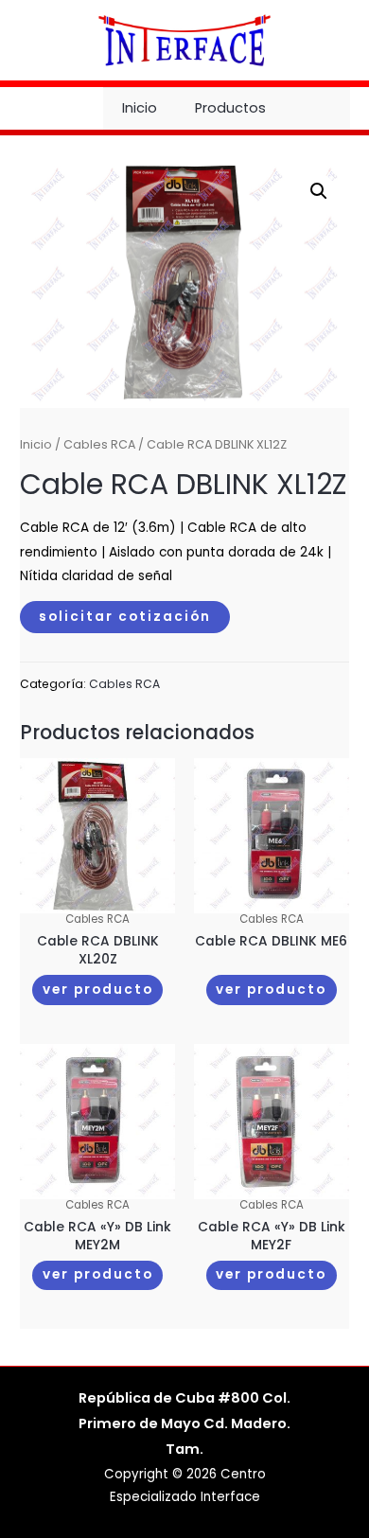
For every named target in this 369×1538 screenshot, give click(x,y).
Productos (230, 107)
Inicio (139, 107)
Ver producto (98, 990)
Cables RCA (99, 444)
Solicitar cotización (125, 617)
